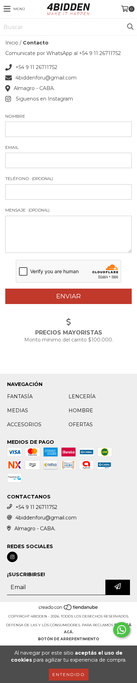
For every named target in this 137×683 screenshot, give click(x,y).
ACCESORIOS (24, 424)
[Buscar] (130, 27)
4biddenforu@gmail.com (46, 78)
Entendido (68, 674)
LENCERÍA (82, 396)
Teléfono (29, 178)
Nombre (15, 116)
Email (12, 147)
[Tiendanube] (68, 609)
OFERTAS (80, 424)
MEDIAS (17, 410)
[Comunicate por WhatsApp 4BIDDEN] (121, 629)
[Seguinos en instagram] (12, 557)
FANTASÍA (20, 396)
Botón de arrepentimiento (68, 639)
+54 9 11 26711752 (36, 67)
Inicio (11, 43)
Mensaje (27, 210)
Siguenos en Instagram (44, 99)
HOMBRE (80, 410)
